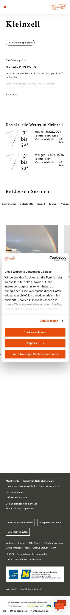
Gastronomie (9, 203)
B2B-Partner (35, 543)
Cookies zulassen (35, 332)
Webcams (11, 543)
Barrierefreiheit (40, 554)
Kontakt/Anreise (40, 610)
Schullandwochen (53, 543)
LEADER (10, 554)
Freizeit (41, 203)
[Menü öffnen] (5, 7)
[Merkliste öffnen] (13, 7)
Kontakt (22, 543)
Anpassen (32, 343)
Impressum (35, 559)
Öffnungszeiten (18, 610)
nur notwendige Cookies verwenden (35, 354)
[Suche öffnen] (16, 7)
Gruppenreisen (14, 547)
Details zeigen (49, 320)
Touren (53, 203)
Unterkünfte (26, 203)
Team (53, 547)
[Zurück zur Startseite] (58, 7)
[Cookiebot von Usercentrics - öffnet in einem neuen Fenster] (50, 258)
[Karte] (10, 7)
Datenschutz (23, 554)
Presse (27, 547)
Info (4, 610)
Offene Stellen (40, 547)
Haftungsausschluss (16, 559)
